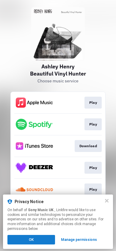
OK (31, 240)
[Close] (107, 200)
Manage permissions (79, 240)
